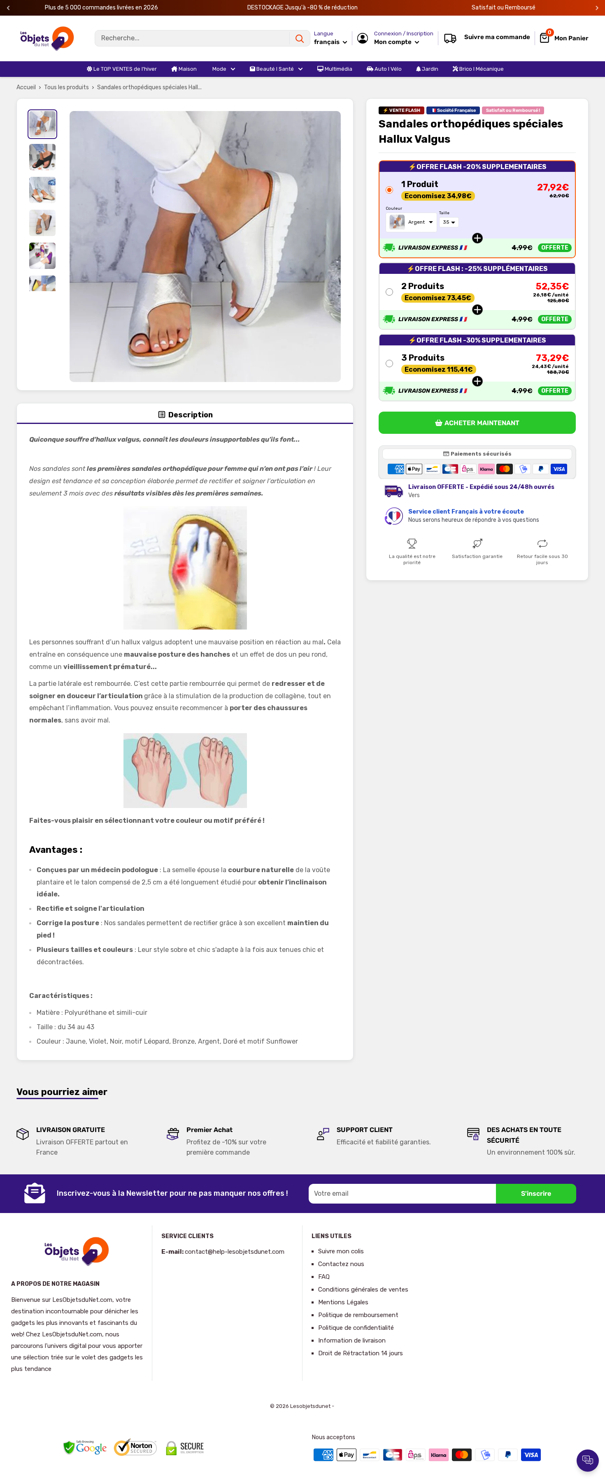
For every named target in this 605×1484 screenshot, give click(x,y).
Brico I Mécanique (481, 69)
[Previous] (8, 8)
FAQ (324, 1276)
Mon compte (393, 42)
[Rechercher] (299, 38)
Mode (218, 69)
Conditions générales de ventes (363, 1289)
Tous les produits (66, 87)
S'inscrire (536, 1193)
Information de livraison (352, 1340)
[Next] (597, 8)
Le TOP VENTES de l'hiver (124, 69)
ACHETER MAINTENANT (481, 423)
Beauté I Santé (274, 69)
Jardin (429, 69)
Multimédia (337, 69)
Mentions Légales (343, 1302)
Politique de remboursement (358, 1315)
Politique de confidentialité (356, 1327)
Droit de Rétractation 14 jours (360, 1353)
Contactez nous (341, 1264)
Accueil (26, 87)
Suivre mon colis (341, 1251)
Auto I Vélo (387, 69)
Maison (187, 69)
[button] (477, 209)
